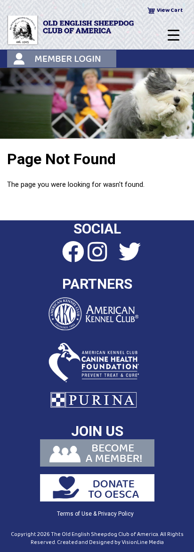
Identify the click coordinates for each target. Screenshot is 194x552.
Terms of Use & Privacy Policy (95, 513)
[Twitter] (129, 252)
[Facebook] (64, 252)
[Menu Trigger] (173, 35)
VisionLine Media (142, 542)
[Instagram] (97, 252)
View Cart (170, 10)
